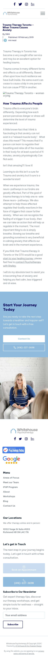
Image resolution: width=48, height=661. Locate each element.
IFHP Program (10, 487)
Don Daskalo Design (34, 646)
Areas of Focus (11, 477)
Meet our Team (11, 482)
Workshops (9, 496)
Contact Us (24, 338)
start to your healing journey (18, 258)
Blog (5, 501)
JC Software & (20, 646)
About (6, 491)
